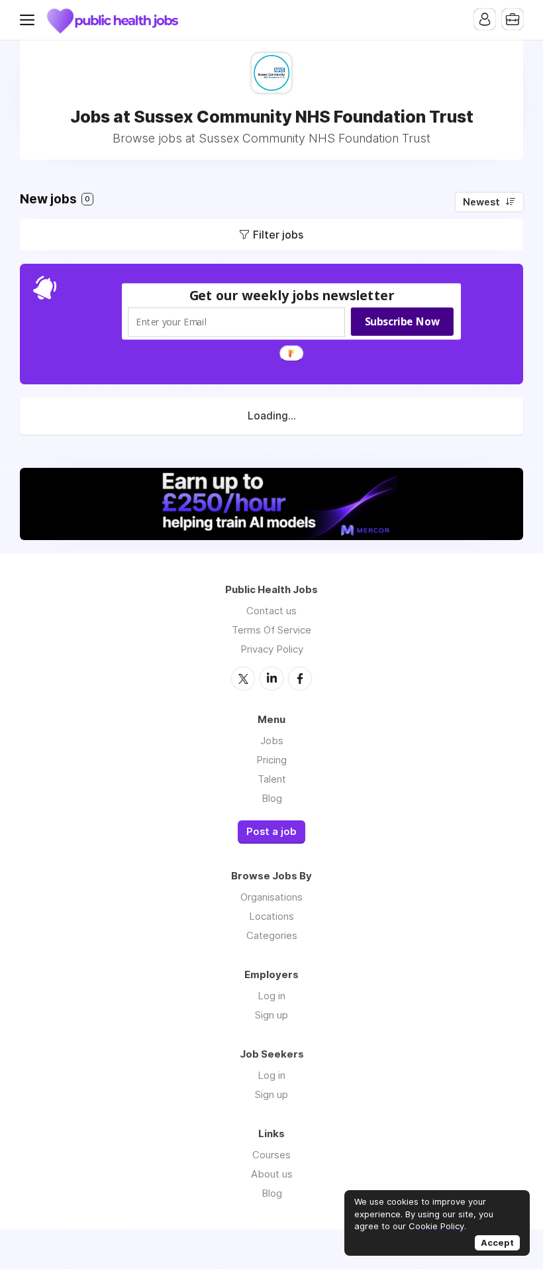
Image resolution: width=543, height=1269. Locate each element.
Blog (272, 798)
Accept (497, 1242)
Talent (272, 779)
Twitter (243, 678)
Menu (30, 20)
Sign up (271, 1015)
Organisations (271, 897)
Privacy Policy (271, 649)
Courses (271, 1154)
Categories (271, 935)
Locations (271, 916)
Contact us (271, 610)
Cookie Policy (436, 1226)
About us (272, 1174)
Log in (271, 995)
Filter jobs (278, 234)
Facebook (300, 678)
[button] (292, 295)
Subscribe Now (402, 321)
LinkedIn (271, 678)
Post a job (271, 832)
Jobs (271, 740)
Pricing (271, 759)
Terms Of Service (271, 630)
